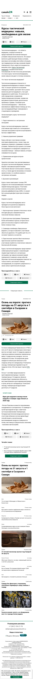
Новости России (5, 558)
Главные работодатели (16, 46)
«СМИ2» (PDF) (20, 668)
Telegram (25, 41)
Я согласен (16, 677)
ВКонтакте (9, 278)
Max (6, 41)
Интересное (4, 24)
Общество (4, 515)
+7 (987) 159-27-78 (16, 626)
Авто (3, 499)
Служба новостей (7, 37)
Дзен (13, 41)
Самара (3, 298)
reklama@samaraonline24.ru (15, 629)
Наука (3, 507)
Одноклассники (25, 278)
